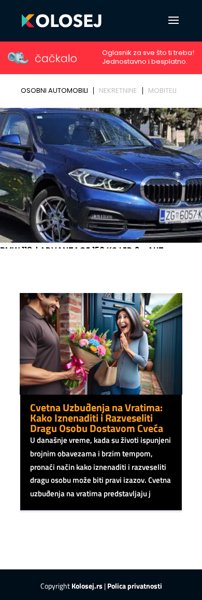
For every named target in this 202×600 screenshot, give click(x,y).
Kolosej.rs (87, 585)
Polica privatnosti (134, 585)
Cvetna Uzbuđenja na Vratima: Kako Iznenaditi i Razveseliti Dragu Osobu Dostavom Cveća (96, 417)
